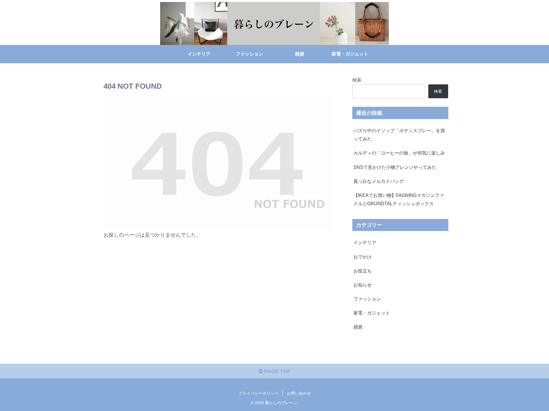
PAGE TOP (277, 371)
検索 (356, 79)
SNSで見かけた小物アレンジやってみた (394, 167)
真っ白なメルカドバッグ (378, 181)
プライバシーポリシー (258, 393)
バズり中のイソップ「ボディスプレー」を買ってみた (399, 134)
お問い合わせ (299, 393)
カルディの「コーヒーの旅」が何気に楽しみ (399, 152)
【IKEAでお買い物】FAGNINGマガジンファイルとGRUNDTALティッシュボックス (398, 199)
